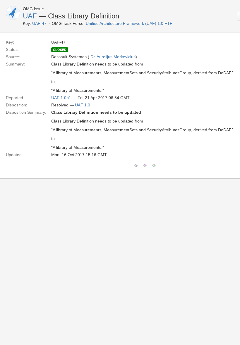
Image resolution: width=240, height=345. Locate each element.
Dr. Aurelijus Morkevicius (113, 56)
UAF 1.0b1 (61, 97)
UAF (30, 16)
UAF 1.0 (82, 105)
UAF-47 (39, 23)
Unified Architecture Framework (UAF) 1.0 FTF (129, 23)
